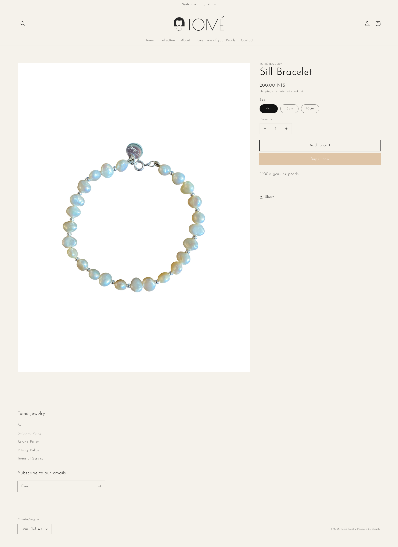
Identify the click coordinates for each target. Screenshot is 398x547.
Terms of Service (31, 458)
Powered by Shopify (368, 529)
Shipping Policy (30, 433)
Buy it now (320, 159)
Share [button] (269, 197)
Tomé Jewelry (348, 529)
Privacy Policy (28, 450)
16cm (289, 108)
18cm (310, 108)
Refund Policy (28, 442)
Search (23, 425)
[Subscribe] (99, 486)
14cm (269, 108)
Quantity (266, 119)
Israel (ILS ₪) (31, 528)
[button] (23, 23)
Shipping (266, 91)
